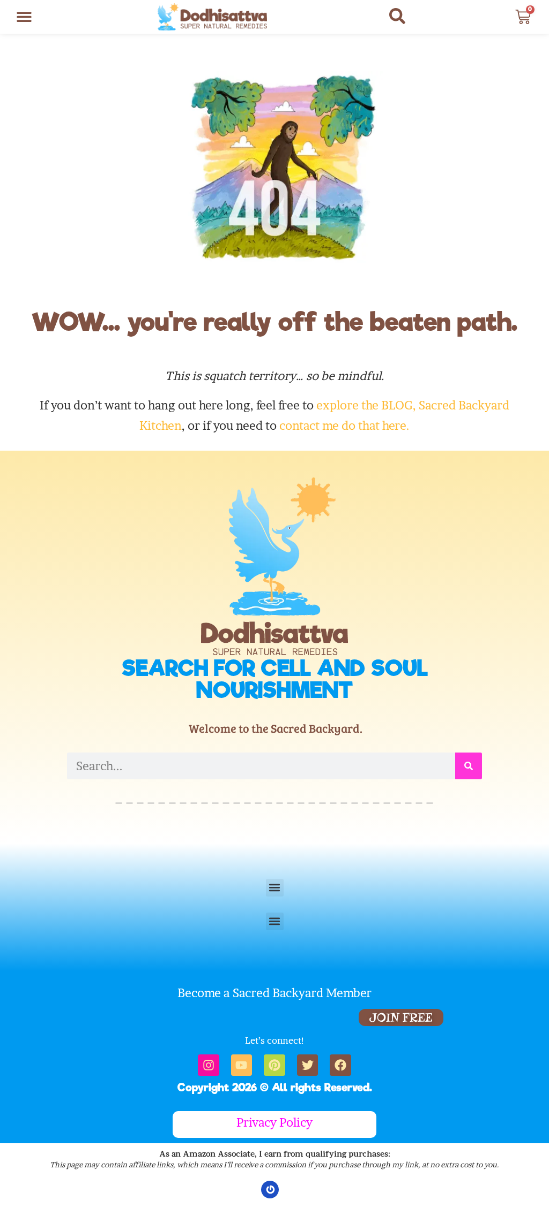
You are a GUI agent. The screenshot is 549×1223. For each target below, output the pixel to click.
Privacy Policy (274, 1122)
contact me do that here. (344, 425)
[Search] (468, 766)
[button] (24, 17)
